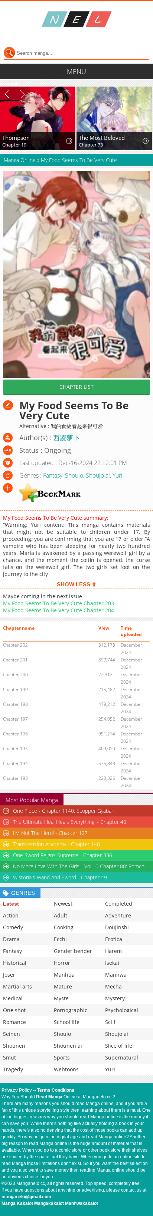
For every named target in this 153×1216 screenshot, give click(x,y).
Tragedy (13, 1069)
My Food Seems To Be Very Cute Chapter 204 (58, 610)
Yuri (118, 475)
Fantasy (52, 475)
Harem (113, 950)
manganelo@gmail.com (26, 1196)
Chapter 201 (15, 660)
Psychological (121, 1010)
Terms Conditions (55, 1090)
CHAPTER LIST (76, 386)
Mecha (113, 986)
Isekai (112, 962)
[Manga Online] (76, 19)
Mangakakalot (49, 1203)
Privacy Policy (16, 1090)
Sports (62, 1057)
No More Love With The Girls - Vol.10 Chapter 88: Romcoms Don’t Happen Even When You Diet (82, 866)
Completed (118, 903)
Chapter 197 (15, 719)
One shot (14, 1010)
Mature (63, 986)
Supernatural (121, 1057)
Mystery (115, 998)
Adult (60, 915)
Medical (13, 998)
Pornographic (70, 1010)
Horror (62, 962)
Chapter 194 (15, 763)
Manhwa (116, 974)
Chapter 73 (91, 144)
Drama (11, 939)
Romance (14, 1021)
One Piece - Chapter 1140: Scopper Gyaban (63, 810)
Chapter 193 (15, 778)
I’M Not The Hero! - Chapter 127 (50, 832)
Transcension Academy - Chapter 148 (56, 844)
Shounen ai (68, 1045)
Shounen (14, 1045)
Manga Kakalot (17, 1203)
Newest (63, 903)
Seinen (11, 1033)
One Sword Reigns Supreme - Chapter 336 (62, 855)
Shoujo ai (98, 475)
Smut (9, 1057)
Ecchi (60, 939)
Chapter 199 (15, 689)
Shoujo (74, 475)
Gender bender (73, 950)
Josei (8, 974)
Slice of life (118, 1045)
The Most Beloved (102, 137)
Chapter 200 (15, 674)
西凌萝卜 (66, 437)
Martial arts (17, 986)
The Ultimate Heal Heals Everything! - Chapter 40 (69, 821)
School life (66, 1021)
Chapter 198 (15, 704)
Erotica (113, 939)
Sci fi (111, 1021)
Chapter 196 (15, 734)
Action (11, 915)
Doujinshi (117, 927)
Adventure (118, 915)
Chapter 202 (15, 645)
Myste (61, 998)
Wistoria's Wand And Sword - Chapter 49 (60, 877)
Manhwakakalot (81, 1203)
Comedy (13, 927)
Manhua (64, 974)
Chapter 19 (14, 144)
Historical (14, 962)
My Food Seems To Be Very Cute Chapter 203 (58, 603)
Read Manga (49, 1096)
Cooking (64, 927)
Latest (11, 904)
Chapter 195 (15, 748)
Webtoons (66, 1069)
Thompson (16, 137)
